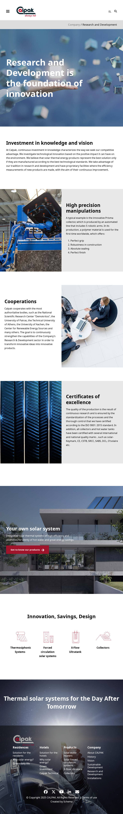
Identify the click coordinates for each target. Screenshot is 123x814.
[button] (7, 11)
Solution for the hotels (48, 754)
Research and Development (95, 773)
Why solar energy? (23, 759)
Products (70, 747)
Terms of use (89, 797)
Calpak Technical (49, 773)
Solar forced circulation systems (71, 762)
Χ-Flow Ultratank (73, 769)
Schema (67, 801)
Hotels (44, 747)
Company (74, 24)
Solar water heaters (70, 754)
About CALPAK (95, 752)
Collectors (69, 773)
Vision (90, 760)
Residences (20, 747)
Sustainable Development (95, 766)
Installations (94, 778)
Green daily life (21, 763)
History (91, 756)
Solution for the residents (22, 754)
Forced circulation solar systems (47, 652)
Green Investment (46, 768)
